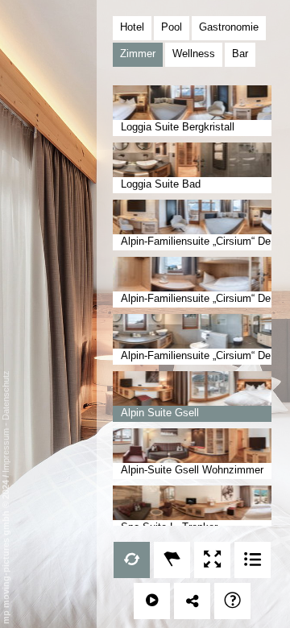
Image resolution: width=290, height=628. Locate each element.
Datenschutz (5, 395)
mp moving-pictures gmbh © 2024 (5, 550)
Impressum (5, 450)
